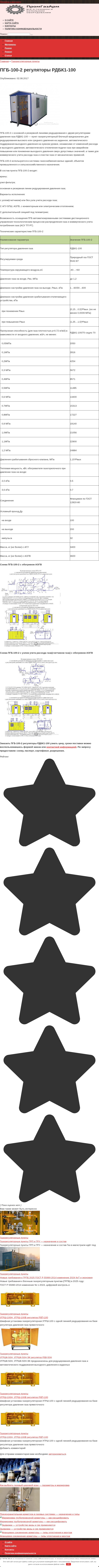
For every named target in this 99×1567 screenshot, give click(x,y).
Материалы (10, 45)
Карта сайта (12, 23)
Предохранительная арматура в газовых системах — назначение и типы (40, 1514)
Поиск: (4, 34)
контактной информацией (61, 747)
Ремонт (8, 52)
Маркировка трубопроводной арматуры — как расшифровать (33, 1521)
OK (68, 1564)
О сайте (9, 20)
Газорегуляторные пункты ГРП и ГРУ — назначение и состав (33, 1241)
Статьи (8, 55)
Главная (9, 41)
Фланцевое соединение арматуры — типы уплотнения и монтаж (35, 1536)
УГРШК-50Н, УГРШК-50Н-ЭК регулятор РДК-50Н (26, 1357)
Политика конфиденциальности (23, 29)
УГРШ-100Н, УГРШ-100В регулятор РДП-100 (24, 1317)
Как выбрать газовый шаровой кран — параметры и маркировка (34, 1485)
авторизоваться (57, 1454)
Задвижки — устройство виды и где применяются (26, 1529)
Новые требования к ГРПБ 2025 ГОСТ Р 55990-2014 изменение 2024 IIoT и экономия (46, 1277)
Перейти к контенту (10, 1)
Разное (8, 48)
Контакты (10, 26)
